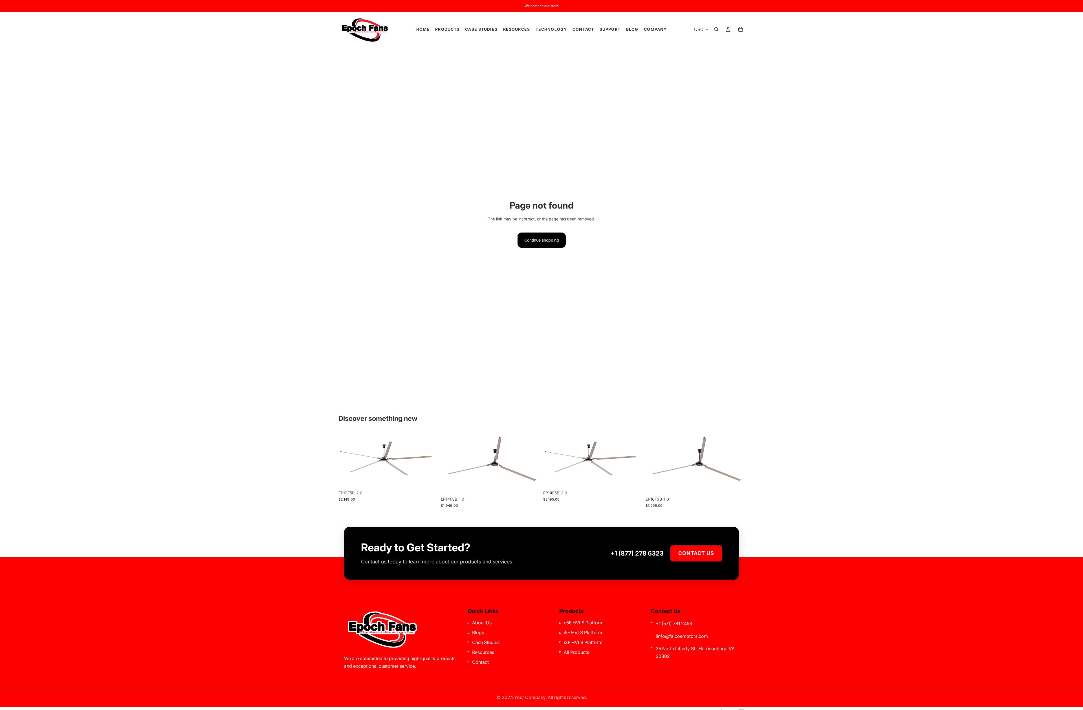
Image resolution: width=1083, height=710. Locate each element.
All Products (576, 652)
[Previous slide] (346, 460)
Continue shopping (541, 240)
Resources (483, 652)
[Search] (716, 29)
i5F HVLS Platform (583, 632)
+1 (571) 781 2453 (674, 623)
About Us (482, 622)
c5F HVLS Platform (584, 622)
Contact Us (696, 553)
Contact (480, 662)
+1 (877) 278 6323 (637, 553)
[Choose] (429, 479)
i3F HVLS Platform (583, 642)
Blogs (478, 632)
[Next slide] (429, 460)
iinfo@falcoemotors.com (682, 636)
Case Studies (485, 642)
